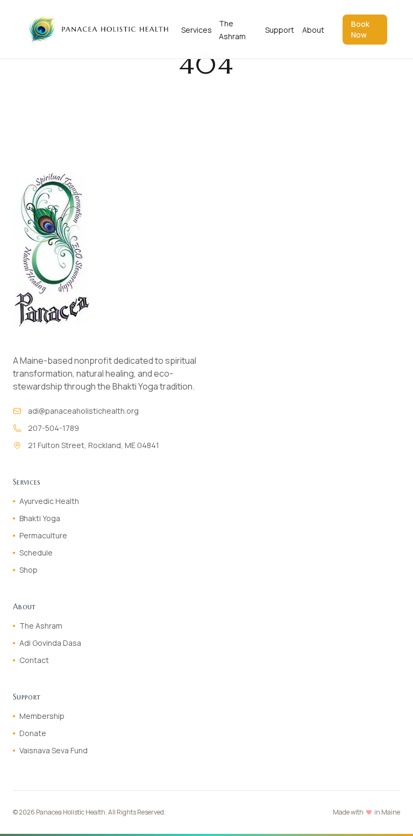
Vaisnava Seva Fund (53, 750)
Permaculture (43, 535)
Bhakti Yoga (39, 518)
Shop (28, 570)
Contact (34, 660)
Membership (42, 716)
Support (279, 30)
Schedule (36, 552)
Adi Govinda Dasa (50, 643)
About (313, 30)
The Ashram (40, 626)
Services (196, 30)
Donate (32, 733)
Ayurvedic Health (49, 501)
